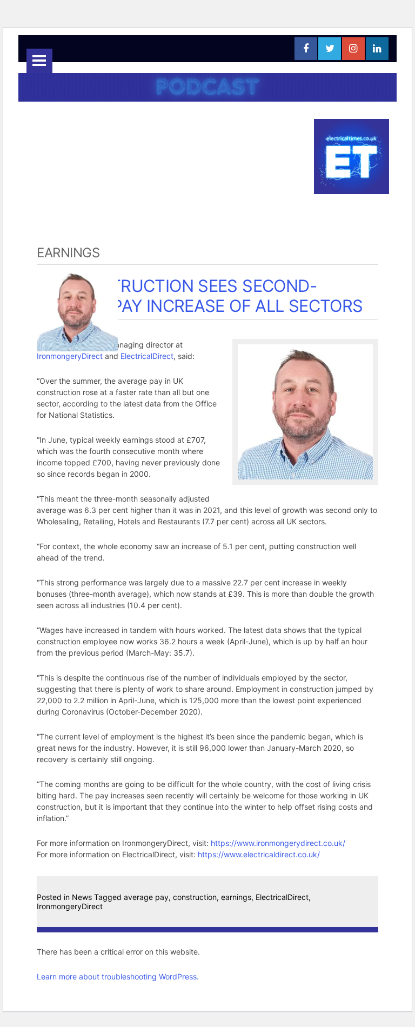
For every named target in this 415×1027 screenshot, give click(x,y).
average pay (146, 897)
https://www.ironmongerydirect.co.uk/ (278, 843)
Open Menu (39, 61)
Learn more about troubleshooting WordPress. (118, 976)
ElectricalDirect (147, 356)
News (82, 897)
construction (195, 897)
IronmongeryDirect (70, 356)
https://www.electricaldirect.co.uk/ (259, 854)
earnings (236, 897)
